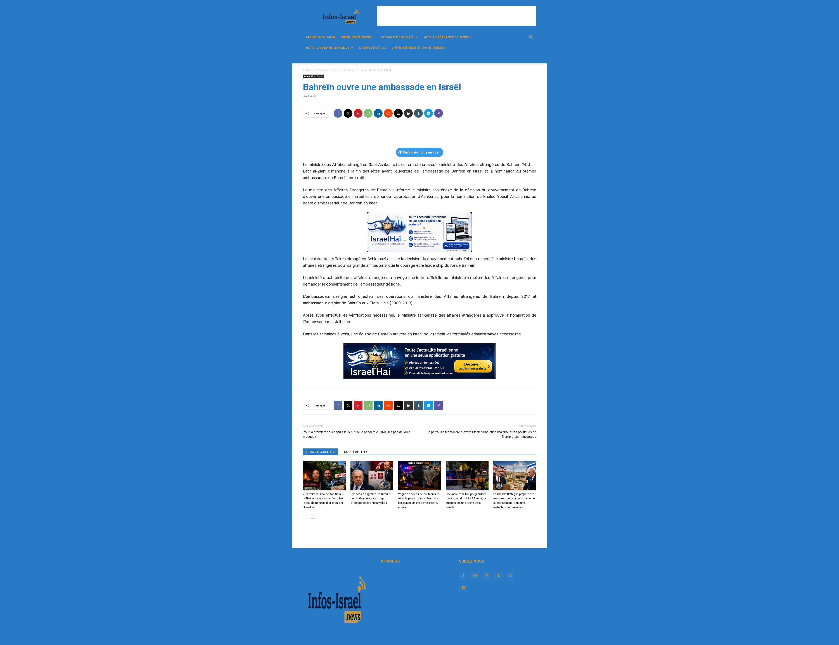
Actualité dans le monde (327, 47)
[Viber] (438, 113)
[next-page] (312, 516)
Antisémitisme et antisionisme (418, 47)
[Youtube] (521, 58)
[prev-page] (305, 516)
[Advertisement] (456, 16)
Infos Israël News (356, 37)
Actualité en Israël (397, 37)
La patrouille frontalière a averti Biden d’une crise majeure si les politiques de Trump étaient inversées (481, 434)
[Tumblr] (506, 58)
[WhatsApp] (368, 113)
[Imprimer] (408, 113)
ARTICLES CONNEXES (320, 452)
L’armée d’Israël (372, 47)
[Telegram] (428, 113)
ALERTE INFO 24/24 (320, 37)
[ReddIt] (388, 113)
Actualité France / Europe (446, 37)
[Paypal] (499, 58)
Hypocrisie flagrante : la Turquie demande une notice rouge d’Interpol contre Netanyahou (370, 498)
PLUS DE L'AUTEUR (354, 452)
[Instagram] (491, 58)
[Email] (398, 113)
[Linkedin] (378, 113)
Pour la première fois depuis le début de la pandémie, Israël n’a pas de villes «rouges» (357, 434)
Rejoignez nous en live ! (421, 152)
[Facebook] (484, 58)
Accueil (307, 70)
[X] (514, 58)
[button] (531, 37)
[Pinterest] (358, 113)
